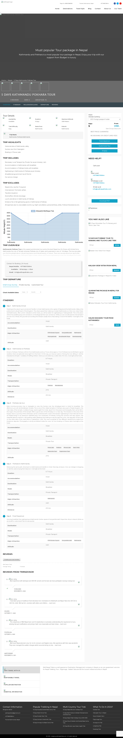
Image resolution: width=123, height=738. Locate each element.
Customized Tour (37, 285)
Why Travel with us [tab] (12, 670)
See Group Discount (113, 128)
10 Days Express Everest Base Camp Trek (44, 709)
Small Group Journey (10, 285)
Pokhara (50, 385)
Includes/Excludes (30, 104)
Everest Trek (96, 709)
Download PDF (104, 201)
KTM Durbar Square (53, 332)
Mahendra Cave (52, 451)
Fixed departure (104, 141)
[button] (43, 306)
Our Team (118, 9)
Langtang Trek (97, 726)
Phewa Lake (67, 447)
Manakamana (59, 385)
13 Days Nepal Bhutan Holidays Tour (73, 709)
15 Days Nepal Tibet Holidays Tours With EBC (75, 718)
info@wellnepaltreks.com (23, 272)
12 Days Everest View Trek (40, 716)
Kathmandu (77, 332)
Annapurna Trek (97, 722)
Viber (31, 269)
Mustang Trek (97, 729)
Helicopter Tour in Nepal (99, 713)
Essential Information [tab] (13, 692)
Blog (89, 9)
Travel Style (80, 9)
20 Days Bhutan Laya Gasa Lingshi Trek (74, 726)
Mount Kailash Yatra (98, 716)
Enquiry (104, 151)
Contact (98, 9)
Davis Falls (76, 447)
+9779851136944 (26, 266)
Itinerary (17, 104)
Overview (6, 104)
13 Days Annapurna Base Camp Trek (43, 722)
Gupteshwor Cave (64, 451)
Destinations (68, 9)
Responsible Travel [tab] (12, 677)
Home (57, 9)
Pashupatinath (52, 336)
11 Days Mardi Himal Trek (40, 713)
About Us (107, 9)
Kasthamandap (77, 336)
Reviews (55, 104)
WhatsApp (23, 269)
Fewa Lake (51, 447)
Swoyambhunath (67, 332)
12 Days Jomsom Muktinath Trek (42, 719)
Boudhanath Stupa (64, 336)
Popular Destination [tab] (12, 685)
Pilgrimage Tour (97, 719)
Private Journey (24, 285)
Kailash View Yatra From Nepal (103, 266)
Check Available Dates (11, 292)
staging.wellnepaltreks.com (59, 736)
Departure (45, 104)
